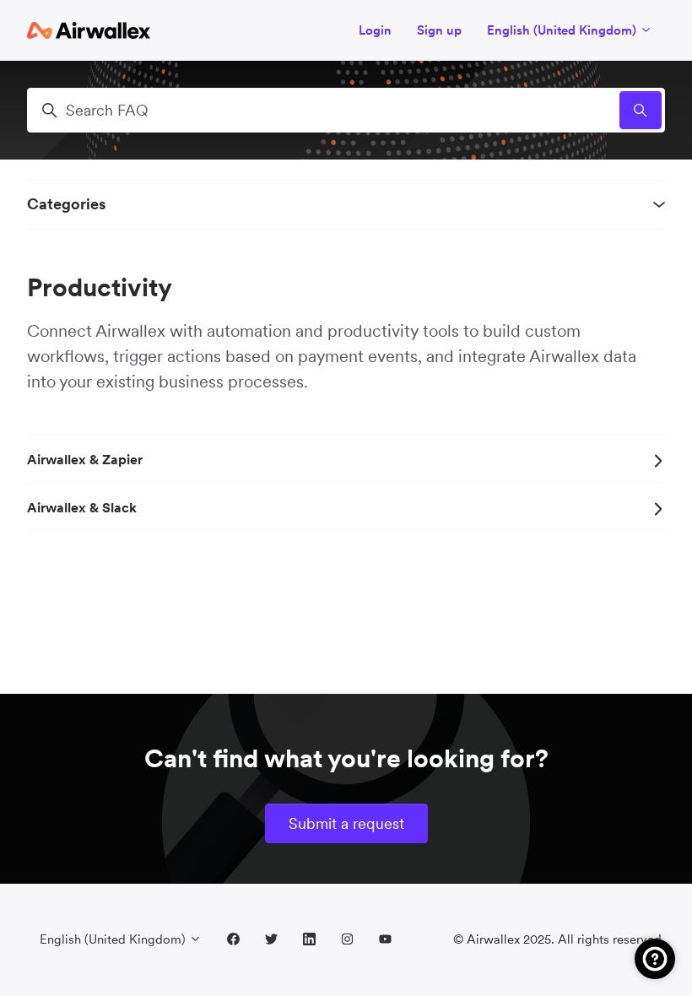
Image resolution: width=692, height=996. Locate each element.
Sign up (439, 30)
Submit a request (346, 823)
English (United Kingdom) (563, 30)
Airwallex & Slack (82, 507)
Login (375, 30)
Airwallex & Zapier (85, 459)
